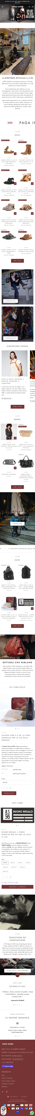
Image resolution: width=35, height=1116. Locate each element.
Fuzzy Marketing (22, 1101)
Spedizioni (4, 1087)
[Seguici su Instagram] (6, 1092)
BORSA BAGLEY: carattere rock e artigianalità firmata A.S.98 (26, 477)
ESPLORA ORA (17, 524)
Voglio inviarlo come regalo (11, 883)
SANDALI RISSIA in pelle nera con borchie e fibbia (9, 251)
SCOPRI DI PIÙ (11, 301)
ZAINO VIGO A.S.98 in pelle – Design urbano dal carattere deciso (26, 586)
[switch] (3, 1114)
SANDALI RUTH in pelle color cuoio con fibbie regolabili (26, 221)
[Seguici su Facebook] (2, 1092)
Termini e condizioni (7, 1078)
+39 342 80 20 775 (17, 1059)
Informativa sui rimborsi (8, 1084)
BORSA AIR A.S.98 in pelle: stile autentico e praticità (26, 446)
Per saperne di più (6, 398)
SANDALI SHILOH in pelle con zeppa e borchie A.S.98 (9, 191)
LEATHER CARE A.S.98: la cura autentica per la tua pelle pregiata (9, 616)
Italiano (23, 1096)
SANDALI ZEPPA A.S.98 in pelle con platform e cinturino (9, 161)
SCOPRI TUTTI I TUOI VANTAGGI (17, 970)
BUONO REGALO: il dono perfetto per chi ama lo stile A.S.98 (26, 616)
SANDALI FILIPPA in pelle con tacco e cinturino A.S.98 (26, 191)
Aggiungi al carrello (17, 887)
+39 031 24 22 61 (17, 1056)
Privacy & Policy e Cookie (8, 1081)
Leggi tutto (17, 406)
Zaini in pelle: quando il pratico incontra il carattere (13, 381)
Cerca (3, 1075)
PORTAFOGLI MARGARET (9, 474)
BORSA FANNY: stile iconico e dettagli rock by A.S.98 (9, 446)
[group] (17, 13)
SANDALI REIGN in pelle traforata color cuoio (26, 250)
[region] (17, 1027)
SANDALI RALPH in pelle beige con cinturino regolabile (9, 221)
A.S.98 (9, 158)
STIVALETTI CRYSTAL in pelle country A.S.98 (26, 160)
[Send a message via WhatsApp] (32, 1113)
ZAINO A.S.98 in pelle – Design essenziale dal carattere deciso (9, 586)
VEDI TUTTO (17, 261)
